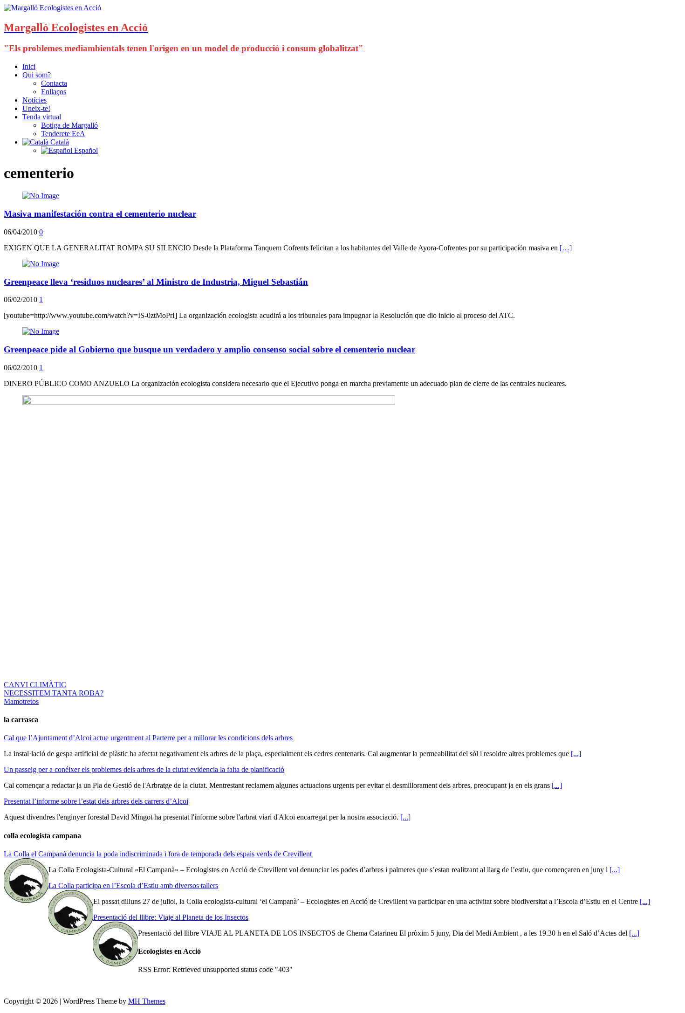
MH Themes (146, 1001)
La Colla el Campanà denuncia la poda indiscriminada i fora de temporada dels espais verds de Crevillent (158, 854)
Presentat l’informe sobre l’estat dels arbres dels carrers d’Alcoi (96, 801)
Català (58, 142)
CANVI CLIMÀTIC (35, 685)
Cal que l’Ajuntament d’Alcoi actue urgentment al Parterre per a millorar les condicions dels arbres (148, 738)
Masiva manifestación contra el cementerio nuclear (100, 214)
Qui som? (36, 75)
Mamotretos (21, 701)
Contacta (54, 83)
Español (85, 150)
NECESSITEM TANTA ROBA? (53, 693)
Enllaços (53, 92)
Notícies (34, 100)
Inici (28, 66)
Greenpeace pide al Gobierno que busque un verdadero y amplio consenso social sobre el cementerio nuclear (209, 349)
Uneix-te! (36, 108)
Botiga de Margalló (69, 125)
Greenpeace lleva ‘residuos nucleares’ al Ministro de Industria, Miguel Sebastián (156, 282)
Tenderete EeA (63, 134)
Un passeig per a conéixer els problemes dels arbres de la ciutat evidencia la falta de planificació (144, 769)
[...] (576, 754)
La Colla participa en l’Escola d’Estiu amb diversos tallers (133, 885)
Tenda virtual (41, 117)
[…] (566, 248)
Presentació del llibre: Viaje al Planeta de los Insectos (170, 917)
